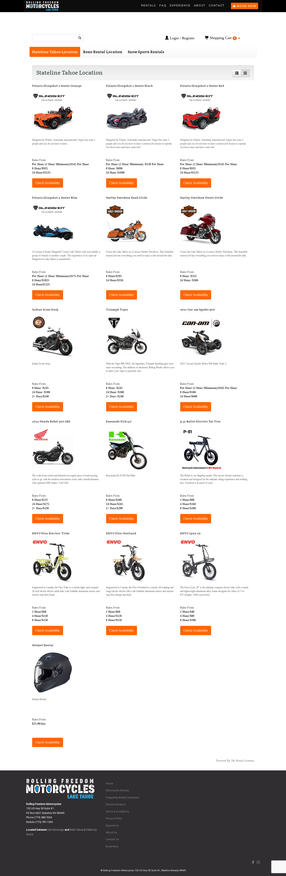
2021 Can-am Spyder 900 (197, 309)
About (199, 5)
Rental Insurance (116, 804)
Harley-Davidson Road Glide (126, 197)
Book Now (246, 6)
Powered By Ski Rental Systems (235, 760)
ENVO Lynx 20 (190, 533)
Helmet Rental (42, 645)
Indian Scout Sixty (45, 309)
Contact (216, 5)
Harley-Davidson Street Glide (201, 197)
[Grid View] (245, 73)
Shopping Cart (222, 38)
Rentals (148, 5)
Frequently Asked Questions (122, 797)
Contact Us (112, 839)
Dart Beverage (56, 829)
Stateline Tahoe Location (55, 51)
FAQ (162, 5)
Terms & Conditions (117, 811)
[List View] (236, 73)
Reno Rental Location (102, 51)
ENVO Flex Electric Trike (51, 533)
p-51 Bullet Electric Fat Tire (200, 421)
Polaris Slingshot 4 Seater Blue (54, 197)
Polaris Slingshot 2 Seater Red (202, 86)
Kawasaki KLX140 (118, 421)
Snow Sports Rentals (146, 51)
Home (109, 783)
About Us (111, 832)
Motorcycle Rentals (117, 790)
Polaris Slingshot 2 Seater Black (129, 86)
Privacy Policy (114, 818)
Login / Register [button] (182, 38)
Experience (180, 5)
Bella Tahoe (77, 829)
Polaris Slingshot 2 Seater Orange (56, 86)
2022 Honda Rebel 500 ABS (51, 421)
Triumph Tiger (117, 309)
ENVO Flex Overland (121, 533)
